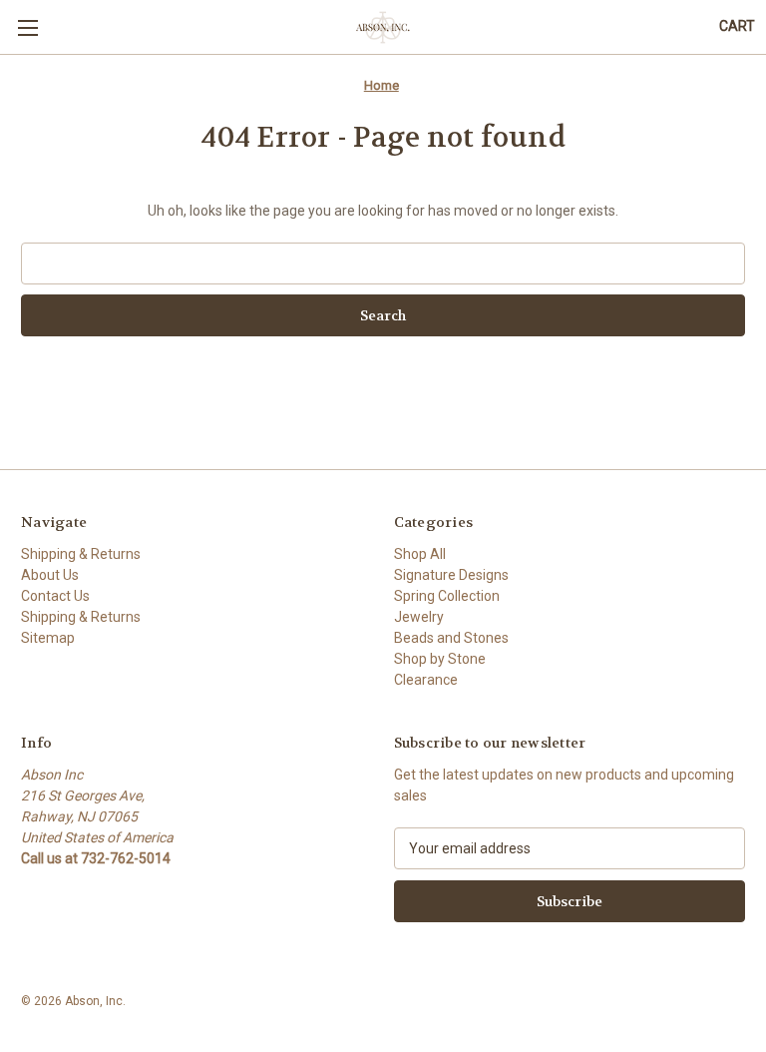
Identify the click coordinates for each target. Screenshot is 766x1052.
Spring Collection (447, 596)
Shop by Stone (440, 659)
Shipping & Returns (81, 554)
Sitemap (48, 638)
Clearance (426, 680)
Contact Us (55, 596)
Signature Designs (451, 575)
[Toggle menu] (27, 27)
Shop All (420, 554)
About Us (50, 575)
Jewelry (419, 617)
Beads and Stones (451, 638)
